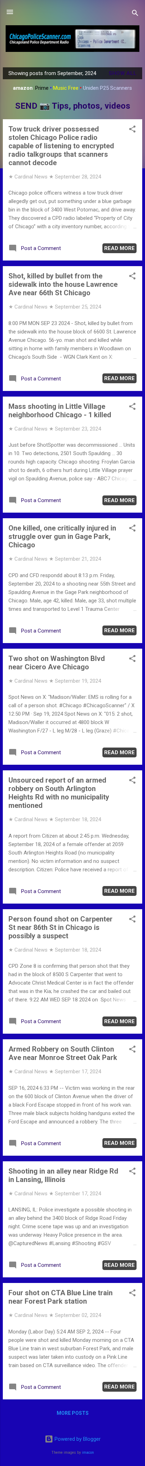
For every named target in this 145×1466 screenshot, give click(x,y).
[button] (132, 130)
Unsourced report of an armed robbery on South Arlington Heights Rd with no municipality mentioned (58, 793)
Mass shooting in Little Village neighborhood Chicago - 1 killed (59, 410)
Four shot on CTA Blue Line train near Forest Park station (60, 1297)
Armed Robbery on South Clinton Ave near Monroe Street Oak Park (62, 1053)
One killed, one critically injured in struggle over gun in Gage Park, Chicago (62, 536)
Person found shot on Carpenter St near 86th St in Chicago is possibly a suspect (60, 927)
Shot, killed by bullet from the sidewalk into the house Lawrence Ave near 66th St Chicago (63, 284)
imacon (88, 1452)
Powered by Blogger (77, 1439)
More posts (73, 1413)
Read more (119, 248)
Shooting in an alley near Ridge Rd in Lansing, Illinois (63, 1175)
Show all (123, 73)
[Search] (135, 14)
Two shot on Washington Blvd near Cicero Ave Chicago (56, 662)
